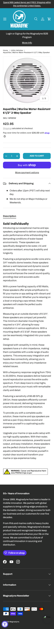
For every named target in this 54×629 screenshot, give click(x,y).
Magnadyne (14, 622)
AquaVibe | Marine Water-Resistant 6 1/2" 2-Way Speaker (26, 52)
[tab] (9, 216)
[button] (49, 19)
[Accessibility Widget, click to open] (5, 624)
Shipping (7, 128)
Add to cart (37, 156)
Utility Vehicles (17, 50)
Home (5, 50)
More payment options (27, 172)
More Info (27, 42)
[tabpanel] (27, 348)
